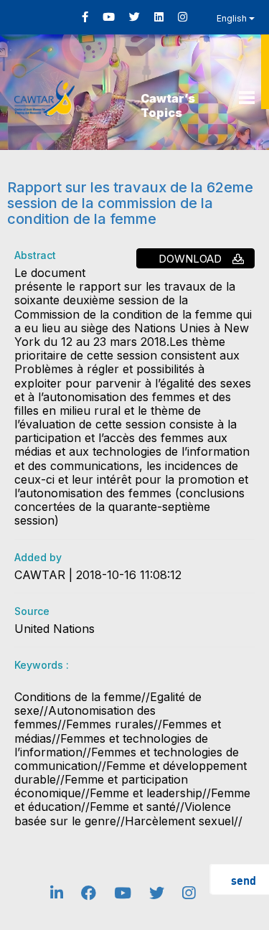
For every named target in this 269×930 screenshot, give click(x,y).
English (233, 18)
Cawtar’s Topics (168, 105)
